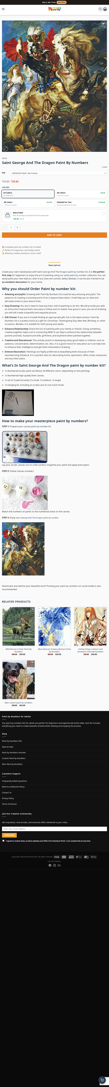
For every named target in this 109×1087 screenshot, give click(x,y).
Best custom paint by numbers (18, 703)
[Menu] (4, 9)
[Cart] (105, 9)
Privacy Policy (8, 798)
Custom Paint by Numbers (13, 758)
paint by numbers (71, 421)
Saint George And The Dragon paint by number (61, 271)
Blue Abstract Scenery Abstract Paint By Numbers (54, 650)
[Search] (100, 9)
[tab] (54, 265)
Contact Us (7, 792)
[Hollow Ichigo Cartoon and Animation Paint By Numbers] (90, 626)
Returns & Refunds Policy (13, 786)
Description (54, 265)
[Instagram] (54, 865)
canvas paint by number (36, 426)
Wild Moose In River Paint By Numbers (19, 650)
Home (4, 158)
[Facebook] (50, 865)
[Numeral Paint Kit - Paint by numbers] (54, 9)
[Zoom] (5, 148)
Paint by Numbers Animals (14, 752)
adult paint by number (75, 275)
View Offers (61, 2)
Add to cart (54, 235)
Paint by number (55, 288)
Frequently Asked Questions (14, 781)
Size (3, 173)
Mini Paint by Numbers (12, 764)
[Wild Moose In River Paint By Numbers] (18, 626)
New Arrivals (7, 747)
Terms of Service (9, 804)
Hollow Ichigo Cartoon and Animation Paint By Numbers (90, 650)
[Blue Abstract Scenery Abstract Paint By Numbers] (54, 626)
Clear (104, 167)
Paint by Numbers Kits (12, 741)
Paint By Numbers (50, 294)
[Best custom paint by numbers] (18, 680)
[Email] (59, 865)
